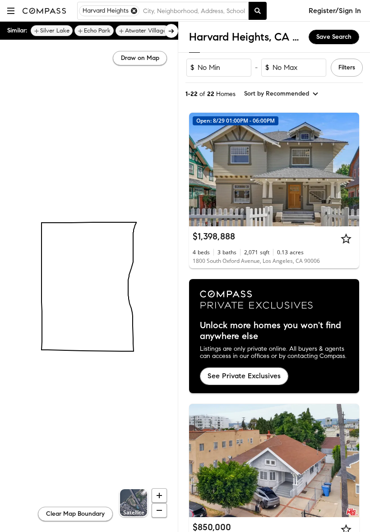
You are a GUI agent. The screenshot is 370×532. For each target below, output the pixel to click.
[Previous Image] (200, 169)
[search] (258, 11)
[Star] (346, 238)
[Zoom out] (159, 510)
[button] (11, 10)
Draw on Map (140, 58)
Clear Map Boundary (75, 514)
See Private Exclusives (244, 375)
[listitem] (52, 30)
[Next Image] (349, 169)
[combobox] (193, 10)
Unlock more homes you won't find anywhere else (270, 331)
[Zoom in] (159, 495)
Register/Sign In (335, 10)
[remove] (134, 10)
